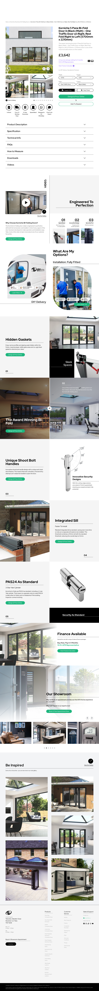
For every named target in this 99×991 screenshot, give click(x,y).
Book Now (11, 944)
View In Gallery (12, 100)
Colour (79, 81)
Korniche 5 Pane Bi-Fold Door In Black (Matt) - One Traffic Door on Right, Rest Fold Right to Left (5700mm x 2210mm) (61, 22)
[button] (26, 202)
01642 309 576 (86, 920)
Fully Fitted (86, 90)
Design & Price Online (76, 96)
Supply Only (67, 90)
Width (60, 75)
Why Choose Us (67, 920)
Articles (65, 917)
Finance (65, 923)
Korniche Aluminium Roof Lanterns (48, 974)
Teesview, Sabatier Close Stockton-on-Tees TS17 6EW (13, 921)
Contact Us (85, 915)
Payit (65, 935)
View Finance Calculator (67, 651)
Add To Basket (76, 104)
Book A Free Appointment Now (59, 711)
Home (7, 22)
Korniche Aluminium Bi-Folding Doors (19, 22)
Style (60, 81)
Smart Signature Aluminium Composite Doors (49, 935)
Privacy (65, 942)
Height (79, 75)
